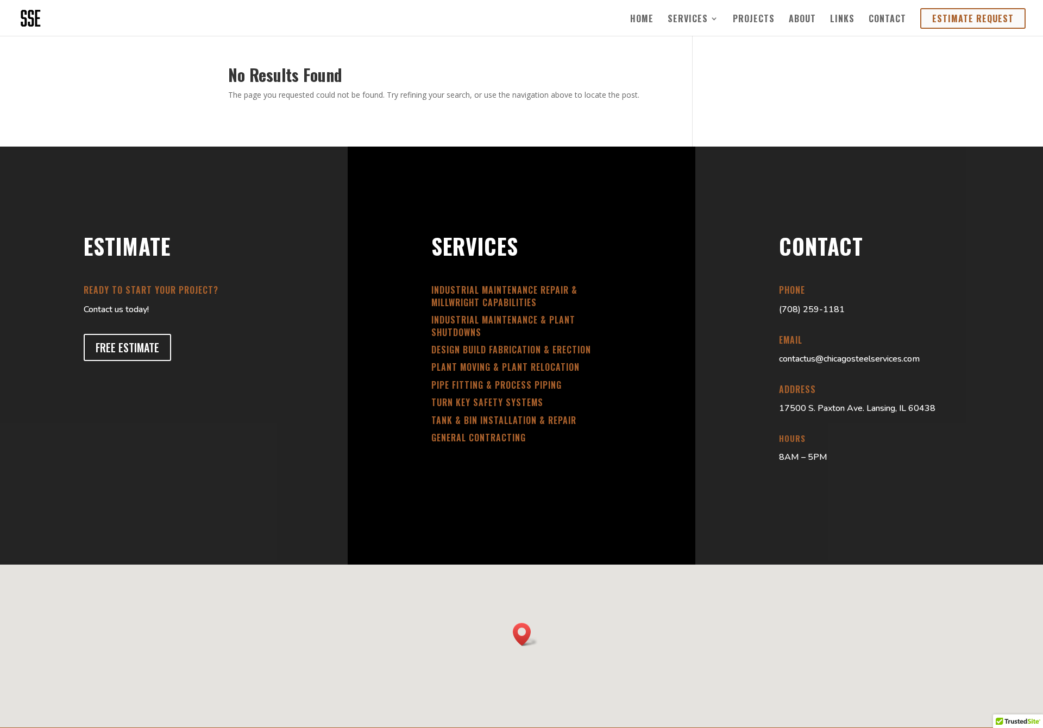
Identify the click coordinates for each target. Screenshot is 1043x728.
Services (688, 20)
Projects (754, 20)
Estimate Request (973, 18)
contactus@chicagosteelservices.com (849, 359)
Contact (887, 20)
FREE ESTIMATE (127, 347)
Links (842, 20)
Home (642, 20)
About (802, 20)
